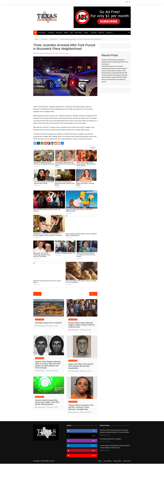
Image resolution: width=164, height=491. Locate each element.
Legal (71, 32)
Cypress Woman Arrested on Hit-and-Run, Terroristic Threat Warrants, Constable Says (81, 407)
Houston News (65, 53)
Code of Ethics (107, 461)
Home (100, 461)
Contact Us (109, 32)
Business (51, 32)
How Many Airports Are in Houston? (48, 323)
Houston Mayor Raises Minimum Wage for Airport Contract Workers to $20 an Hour (81, 325)
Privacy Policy (117, 461)
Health (66, 32)
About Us (101, 32)
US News (94, 32)
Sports (86, 32)
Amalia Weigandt (39, 53)
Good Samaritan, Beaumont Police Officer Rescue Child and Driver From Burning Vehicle (114, 79)
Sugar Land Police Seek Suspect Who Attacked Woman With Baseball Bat (80, 366)
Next (92, 294)
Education (59, 32)
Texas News (42, 32)
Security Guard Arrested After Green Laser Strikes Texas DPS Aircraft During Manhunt (47, 402)
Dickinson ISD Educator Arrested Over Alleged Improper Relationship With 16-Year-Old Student (115, 62)
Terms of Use (127, 461)
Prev (38, 294)
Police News (78, 32)
